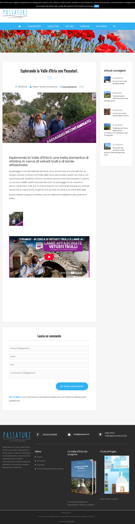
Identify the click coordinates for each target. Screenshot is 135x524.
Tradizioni (85, 26)
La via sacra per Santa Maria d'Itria (121, 114)
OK (96, 6)
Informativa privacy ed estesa (50, 468)
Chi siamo (41, 461)
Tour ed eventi (34, 26)
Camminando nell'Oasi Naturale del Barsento (116, 98)
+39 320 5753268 (49, 434)
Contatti (40, 465)
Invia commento (73, 386)
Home (39, 457)
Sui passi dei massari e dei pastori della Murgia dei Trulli (114, 151)
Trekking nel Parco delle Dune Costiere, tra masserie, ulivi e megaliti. (116, 131)
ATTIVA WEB (69, 521)
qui (92, 6)
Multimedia (101, 26)
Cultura (69, 26)
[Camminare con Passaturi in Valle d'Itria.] (16, 225)
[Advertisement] (86, 14)
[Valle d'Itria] (15, 20)
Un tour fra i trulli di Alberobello (120, 82)
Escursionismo (69, 86)
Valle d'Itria (53, 26)
